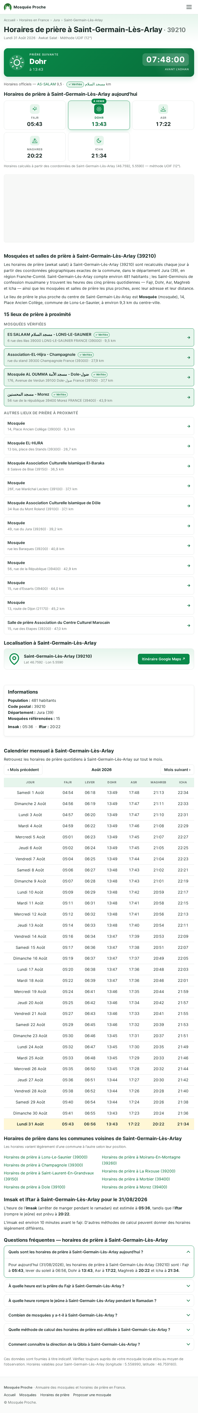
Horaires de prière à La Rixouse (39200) (139, 1171)
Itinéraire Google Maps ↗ (163, 659)
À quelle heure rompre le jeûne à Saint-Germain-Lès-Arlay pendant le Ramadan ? (82, 1300)
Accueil (9, 20)
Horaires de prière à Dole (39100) (34, 1187)
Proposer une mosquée (92, 1395)
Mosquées (27, 1395)
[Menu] (189, 7)
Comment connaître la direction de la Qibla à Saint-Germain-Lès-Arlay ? (74, 1344)
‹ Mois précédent (23, 769)
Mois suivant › (177, 769)
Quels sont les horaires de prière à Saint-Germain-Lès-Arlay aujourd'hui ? (75, 1251)
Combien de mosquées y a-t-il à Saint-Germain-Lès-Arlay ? (62, 1315)
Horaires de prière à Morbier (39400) (136, 1179)
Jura (56, 20)
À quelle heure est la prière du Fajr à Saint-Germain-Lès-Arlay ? (66, 1285)
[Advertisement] (99, 208)
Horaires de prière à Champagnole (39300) (43, 1165)
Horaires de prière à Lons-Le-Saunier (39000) (46, 1157)
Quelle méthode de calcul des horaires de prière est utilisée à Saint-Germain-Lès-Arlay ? (89, 1329)
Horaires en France (34, 20)
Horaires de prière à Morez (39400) (134, 1187)
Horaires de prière (54, 1395)
